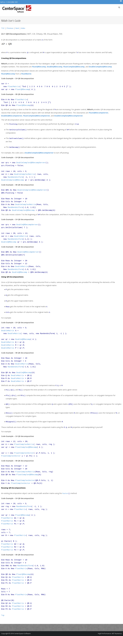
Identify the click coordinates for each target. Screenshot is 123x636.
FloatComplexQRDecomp (74, 66)
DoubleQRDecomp (54, 66)
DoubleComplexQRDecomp (100, 66)
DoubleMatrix (20, 236)
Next (17, 28)
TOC (3, 28)
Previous (10, 28)
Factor (65, 493)
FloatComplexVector (24, 453)
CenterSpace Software (22, 633)
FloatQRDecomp (39, 66)
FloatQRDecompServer (98, 113)
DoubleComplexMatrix (24, 174)
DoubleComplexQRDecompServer (68, 116)
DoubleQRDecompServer (11, 116)
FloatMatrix (26, 74)
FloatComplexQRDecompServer (36, 116)
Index (23, 28)
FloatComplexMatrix (24, 444)
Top (2, 615)
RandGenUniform (15, 177)
